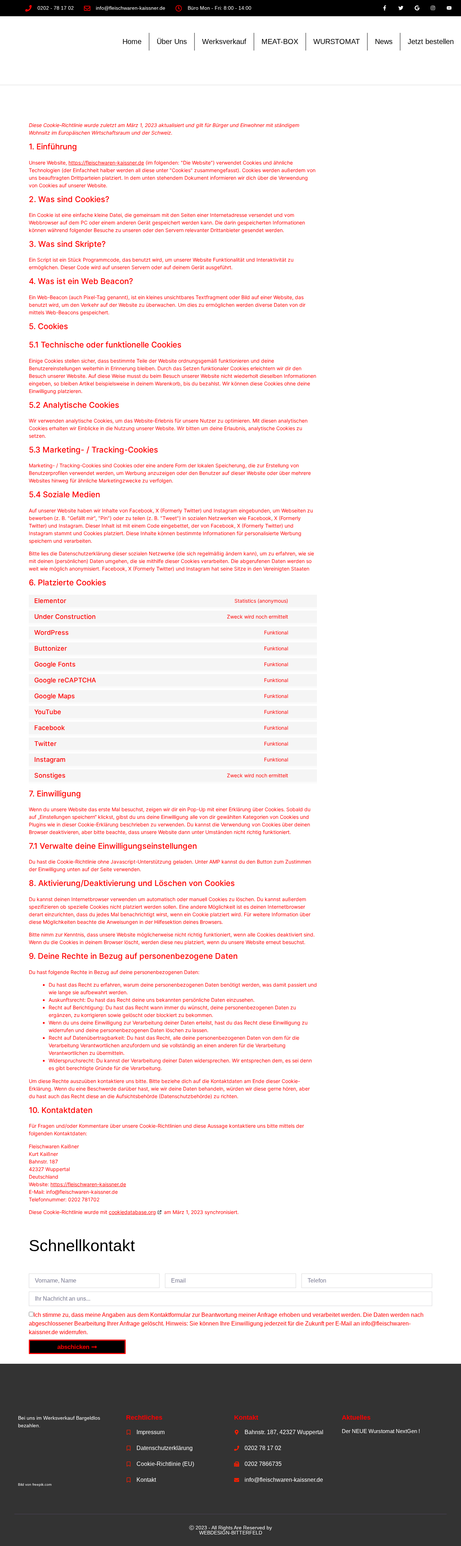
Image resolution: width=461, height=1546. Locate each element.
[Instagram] (433, 8)
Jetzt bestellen (431, 41)
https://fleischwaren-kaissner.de (106, 163)
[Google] (417, 8)
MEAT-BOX (279, 41)
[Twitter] (401, 8)
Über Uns (172, 41)
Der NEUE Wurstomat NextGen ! (381, 1431)
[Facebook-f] (385, 8)
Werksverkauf (224, 41)
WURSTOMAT (336, 41)
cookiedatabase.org (132, 1212)
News (384, 41)
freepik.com (42, 1484)
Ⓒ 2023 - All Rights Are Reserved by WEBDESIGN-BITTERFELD (230, 1530)
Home (132, 41)
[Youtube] (449, 8)
